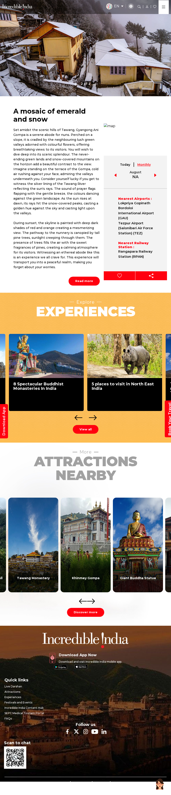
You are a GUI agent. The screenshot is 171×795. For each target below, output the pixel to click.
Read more (84, 281)
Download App (4, 421)
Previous (76, 84)
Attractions (12, 691)
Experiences (12, 697)
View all (85, 429)
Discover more (86, 612)
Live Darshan (13, 686)
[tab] (125, 164)
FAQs (8, 718)
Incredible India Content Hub (23, 707)
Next (94, 84)
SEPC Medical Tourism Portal (24, 713)
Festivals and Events (18, 702)
